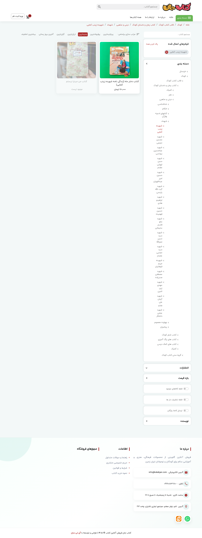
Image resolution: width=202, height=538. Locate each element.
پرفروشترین (95, 34)
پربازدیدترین (108, 34)
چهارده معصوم (160, 322)
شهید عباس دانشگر (159, 313)
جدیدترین (83, 34)
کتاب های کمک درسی (166, 344)
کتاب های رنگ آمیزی (167, 339)
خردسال (183, 71)
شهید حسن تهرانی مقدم (159, 163)
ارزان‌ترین (72, 34)
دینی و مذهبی (122, 25)
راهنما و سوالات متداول (116, 457)
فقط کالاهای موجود (174, 388)
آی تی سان (76, 533)
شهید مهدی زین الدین (159, 287)
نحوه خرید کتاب (119, 473)
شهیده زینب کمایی (95, 25)
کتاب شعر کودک (169, 335)
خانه (171, 17)
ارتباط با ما (149, 17)
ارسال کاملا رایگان (174, 410)
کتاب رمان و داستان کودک (143, 25)
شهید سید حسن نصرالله (159, 237)
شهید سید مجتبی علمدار (159, 251)
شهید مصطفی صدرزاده (158, 274)
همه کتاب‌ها (135, 17)
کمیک (169, 90)
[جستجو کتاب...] (99, 7)
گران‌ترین (60, 34)
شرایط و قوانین (120, 468)
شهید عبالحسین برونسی (158, 150)
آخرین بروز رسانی (46, 34)
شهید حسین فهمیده (159, 211)
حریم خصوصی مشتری (116, 462)
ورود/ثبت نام (17, 16)
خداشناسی (162, 104)
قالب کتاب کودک (166, 25)
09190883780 (170, 483)
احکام (164, 108)
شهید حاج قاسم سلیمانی (158, 223)
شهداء (110, 25)
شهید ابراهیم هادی (159, 200)
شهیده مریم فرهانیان (158, 263)
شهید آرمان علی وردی (159, 301)
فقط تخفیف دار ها (174, 399)
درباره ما (161, 17)
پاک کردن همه (152, 44)
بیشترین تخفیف (28, 34)
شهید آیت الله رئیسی (158, 189)
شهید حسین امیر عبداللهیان (158, 177)
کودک (179, 25)
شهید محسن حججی (159, 139)
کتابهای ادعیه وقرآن (161, 115)
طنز (170, 94)
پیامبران (163, 327)
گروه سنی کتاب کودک (171, 355)
